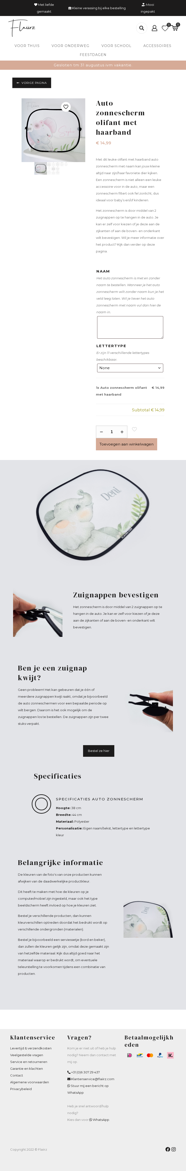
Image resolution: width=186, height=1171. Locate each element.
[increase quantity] (122, 432)
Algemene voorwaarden (29, 1082)
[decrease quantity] (101, 432)
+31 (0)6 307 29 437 (85, 1072)
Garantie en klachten (26, 1068)
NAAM (103, 271)
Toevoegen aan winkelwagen (127, 444)
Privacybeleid (21, 1089)
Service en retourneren (28, 1062)
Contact (16, 1075)
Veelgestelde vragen (26, 1055)
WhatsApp (101, 1120)
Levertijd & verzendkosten (31, 1048)
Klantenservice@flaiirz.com (92, 1079)
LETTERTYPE (111, 345)
